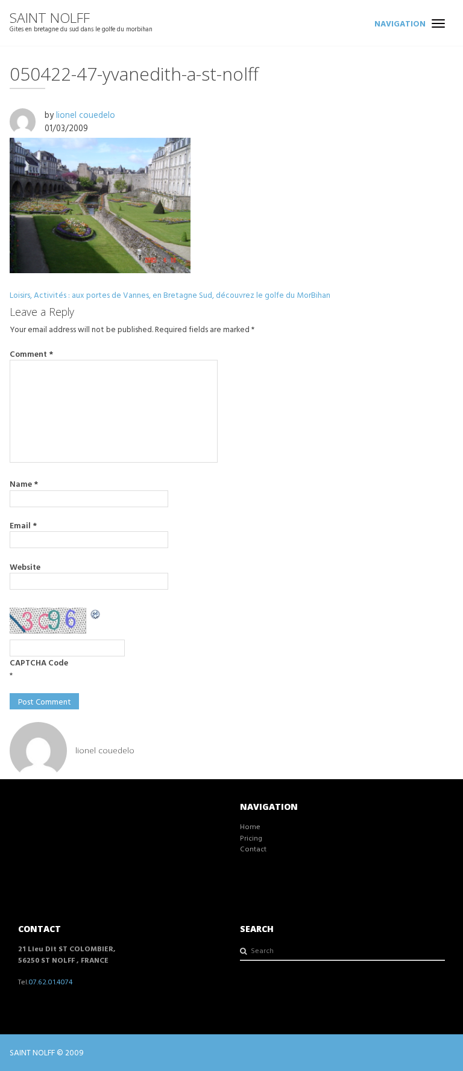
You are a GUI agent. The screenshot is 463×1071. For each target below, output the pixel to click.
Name (24, 484)
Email (23, 525)
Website (25, 567)
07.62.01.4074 (50, 981)
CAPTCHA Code (39, 662)
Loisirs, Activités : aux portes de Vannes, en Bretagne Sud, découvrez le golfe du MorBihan (170, 295)
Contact (253, 848)
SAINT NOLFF (50, 17)
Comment (31, 354)
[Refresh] (95, 614)
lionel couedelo (85, 114)
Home (250, 826)
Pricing (251, 838)
